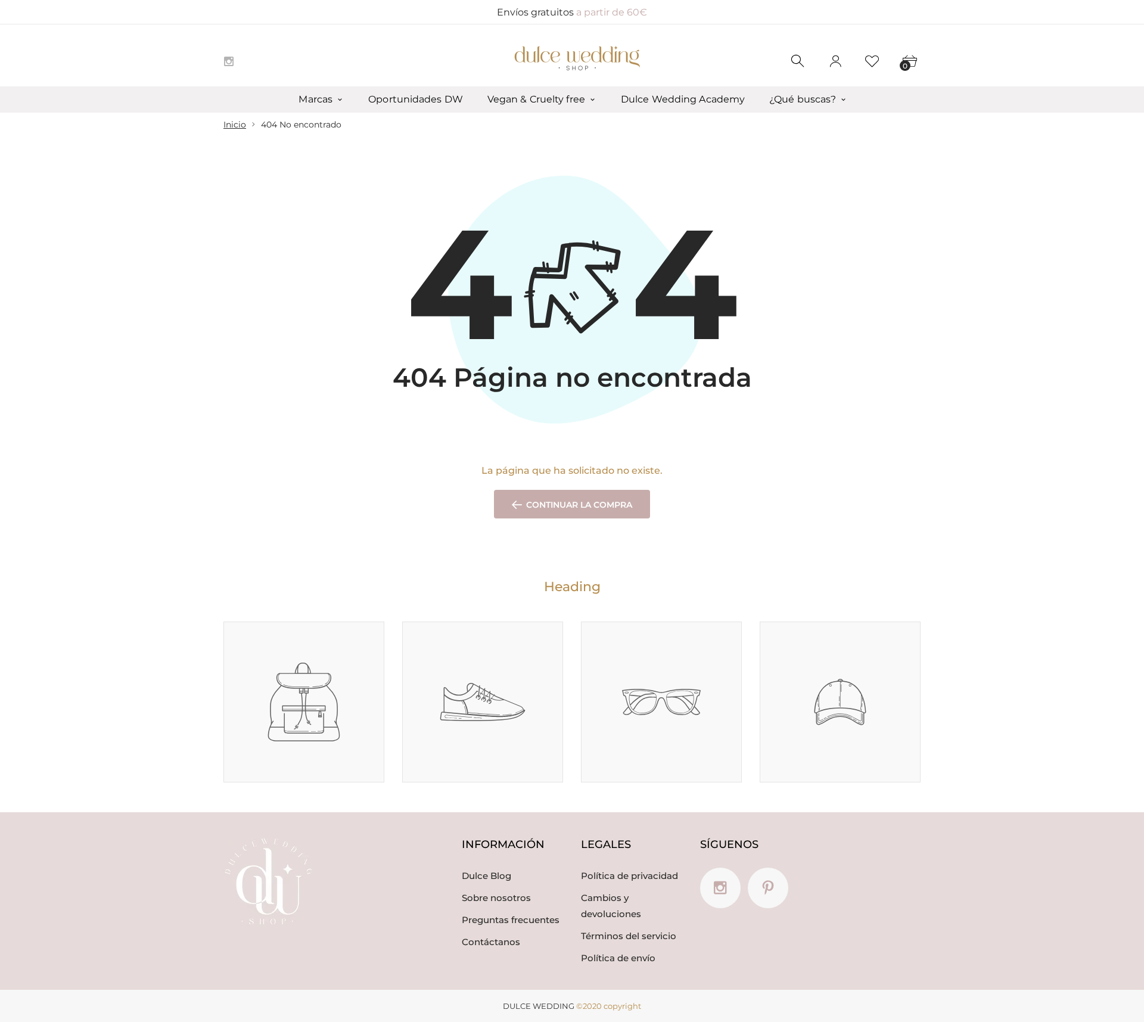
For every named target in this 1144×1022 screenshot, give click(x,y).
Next (921, 606)
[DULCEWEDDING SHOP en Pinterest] (768, 888)
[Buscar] (798, 61)
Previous (907, 606)
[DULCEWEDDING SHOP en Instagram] (228, 61)
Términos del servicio (628, 936)
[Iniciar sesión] (835, 61)
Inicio (234, 124)
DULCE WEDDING (538, 1006)
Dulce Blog (486, 875)
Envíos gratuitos (572, 12)
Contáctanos (491, 942)
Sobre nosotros (496, 897)
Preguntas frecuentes (510, 919)
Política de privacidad (629, 875)
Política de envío (618, 958)
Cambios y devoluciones (611, 906)
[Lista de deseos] (872, 61)
